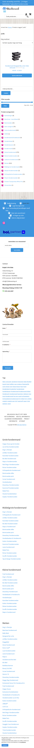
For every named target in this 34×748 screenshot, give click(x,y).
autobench (15, 381)
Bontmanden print (8, 476)
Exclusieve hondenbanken (10, 692)
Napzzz (4, 657)
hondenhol (13, 389)
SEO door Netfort (21, 425)
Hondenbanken (7, 482)
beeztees (20, 381)
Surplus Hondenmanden (9, 497)
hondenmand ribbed (24, 391)
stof (16, 401)
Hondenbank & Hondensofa (12, 137)
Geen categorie (8, 126)
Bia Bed (29, 381)
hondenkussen (6, 391)
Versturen (8, 368)
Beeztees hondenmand (9, 630)
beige (25, 381)
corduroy (19, 384)
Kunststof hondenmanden (10, 488)
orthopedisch (25, 396)
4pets (4, 381)
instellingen (23, 742)
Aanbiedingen (8, 115)
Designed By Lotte (8, 636)
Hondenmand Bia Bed (9, 660)
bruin (8, 384)
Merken (6, 163)
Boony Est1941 (7, 668)
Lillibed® (5, 704)
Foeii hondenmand (8, 574)
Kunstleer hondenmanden (10, 456)
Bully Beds (5, 633)
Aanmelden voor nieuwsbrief (17, 241)
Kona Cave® (6, 648)
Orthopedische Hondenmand (11, 470)
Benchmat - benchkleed (11, 119)
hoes (21, 386)
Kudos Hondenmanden (9, 541)
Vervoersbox (7, 185)
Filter (5, 106)
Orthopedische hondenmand (10, 399)
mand (19, 396)
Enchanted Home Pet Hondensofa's (13, 683)
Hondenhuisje (8, 141)
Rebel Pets (5, 550)
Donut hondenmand (8, 645)
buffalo (12, 384)
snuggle (4, 401)
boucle (4, 384)
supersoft (20, 401)
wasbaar (4, 403)
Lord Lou (5, 707)
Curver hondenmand (8, 479)
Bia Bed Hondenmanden (9, 524)
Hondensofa (5, 394)
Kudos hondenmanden (9, 701)
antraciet (8, 381)
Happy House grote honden (10, 444)
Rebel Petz (5, 491)
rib (20, 399)
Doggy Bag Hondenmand (10, 680)
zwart (9, 403)
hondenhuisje (20, 389)
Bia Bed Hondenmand (9, 459)
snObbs (29, 399)
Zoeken (27, 16)
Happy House (16, 386)
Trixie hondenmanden (9, 730)
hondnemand (13, 394)
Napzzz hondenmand (8, 526)
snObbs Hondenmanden (9, 453)
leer (30, 394)
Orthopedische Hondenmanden (13, 174)
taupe (25, 401)
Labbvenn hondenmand (11, 159)
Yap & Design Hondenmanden (11, 559)
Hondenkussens (8, 145)
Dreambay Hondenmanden (10, 485)
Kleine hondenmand (10, 152)
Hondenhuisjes (7, 597)
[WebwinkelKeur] (3, 223)
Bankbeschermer (7, 665)
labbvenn (26, 394)
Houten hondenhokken (9, 494)
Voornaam (5, 334)
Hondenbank (6, 389)
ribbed (23, 399)
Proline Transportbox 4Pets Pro (13, 181)
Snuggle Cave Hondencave (10, 724)
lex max (16, 396)
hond (24, 386)
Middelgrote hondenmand (11, 167)
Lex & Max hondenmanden (10, 447)
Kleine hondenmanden (10, 156)
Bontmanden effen (8, 473)
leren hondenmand (7, 396)
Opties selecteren (17, 75)
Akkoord (5, 745)
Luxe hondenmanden (8, 651)
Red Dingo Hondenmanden (10, 464)
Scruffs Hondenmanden (9, 556)
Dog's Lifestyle (7, 450)
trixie (28, 401)
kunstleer (20, 394)
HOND (6, 134)
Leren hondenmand (8, 547)
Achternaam (6, 341)
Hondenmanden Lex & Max (10, 698)
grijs (11, 386)
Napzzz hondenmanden (9, 461)
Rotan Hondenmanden (9, 467)
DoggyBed (5, 642)
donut (7, 386)
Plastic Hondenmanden (11, 178)
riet (26, 399)
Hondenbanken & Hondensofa (11, 538)
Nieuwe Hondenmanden (11, 170)
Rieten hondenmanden (9, 606)
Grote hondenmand (10, 130)
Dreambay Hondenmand (9, 592)
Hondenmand (8, 148)
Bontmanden (8, 123)
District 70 (5, 674)
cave (15, 384)
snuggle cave (11, 401)
